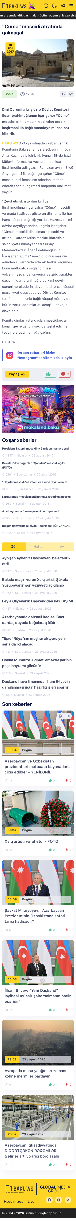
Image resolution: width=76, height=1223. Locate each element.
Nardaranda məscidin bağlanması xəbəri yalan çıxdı (36, 496)
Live (31, 1202)
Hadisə (20, 630)
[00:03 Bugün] (38, 962)
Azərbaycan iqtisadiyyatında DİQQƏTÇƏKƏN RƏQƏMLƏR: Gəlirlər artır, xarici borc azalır (32, 1150)
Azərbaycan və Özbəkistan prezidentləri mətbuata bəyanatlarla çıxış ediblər (38, 766)
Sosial (9, 94)
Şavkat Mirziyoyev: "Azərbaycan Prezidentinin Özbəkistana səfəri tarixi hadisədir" (35, 916)
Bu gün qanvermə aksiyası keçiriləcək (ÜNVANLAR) (36, 525)
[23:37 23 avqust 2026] (38, 1117)
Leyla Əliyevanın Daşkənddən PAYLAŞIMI (37, 601)
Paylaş (14, 374)
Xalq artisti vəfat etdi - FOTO (31, 841)
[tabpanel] (38, 626)
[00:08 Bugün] (38, 882)
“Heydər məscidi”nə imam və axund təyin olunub (34, 482)
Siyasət (22, 455)
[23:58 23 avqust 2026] (38, 1042)
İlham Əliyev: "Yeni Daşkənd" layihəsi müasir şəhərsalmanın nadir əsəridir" (38, 996)
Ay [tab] (62, 547)
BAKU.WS (10, 143)
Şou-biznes (25, 474)
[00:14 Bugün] (38, 813)
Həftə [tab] (38, 547)
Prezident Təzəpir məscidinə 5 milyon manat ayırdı (35, 448)
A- (63, 94)
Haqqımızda (13, 1202)
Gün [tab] (14, 547)
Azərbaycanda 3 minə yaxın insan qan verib (31, 511)
